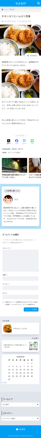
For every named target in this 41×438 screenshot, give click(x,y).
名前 (5, 275)
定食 (18, 152)
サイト (5, 293)
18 (13, 373)
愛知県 (14, 149)
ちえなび (20, 3)
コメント (7, 248)
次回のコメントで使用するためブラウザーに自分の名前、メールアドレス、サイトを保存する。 (21, 303)
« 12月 (4, 382)
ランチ (11, 152)
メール (6, 284)
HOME (21, 429)
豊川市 (20, 149)
